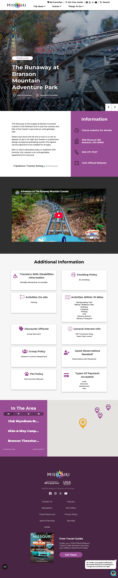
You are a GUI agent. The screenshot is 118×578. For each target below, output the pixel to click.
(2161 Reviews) (52, 166)
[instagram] (90, 3)
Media (47, 527)
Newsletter (47, 508)
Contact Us (47, 502)
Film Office (71, 508)
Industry (71, 502)
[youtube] (96, 2)
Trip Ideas (38, 6)
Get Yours (71, 554)
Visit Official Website (94, 163)
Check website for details (97, 130)
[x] (93, 3)
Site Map (71, 521)
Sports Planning (47, 521)
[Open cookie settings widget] (4, 566)
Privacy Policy (71, 514)
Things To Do (75, 6)
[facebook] (87, 3)
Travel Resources (47, 514)
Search (106, 2)
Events (55, 6)
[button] (83, 423)
